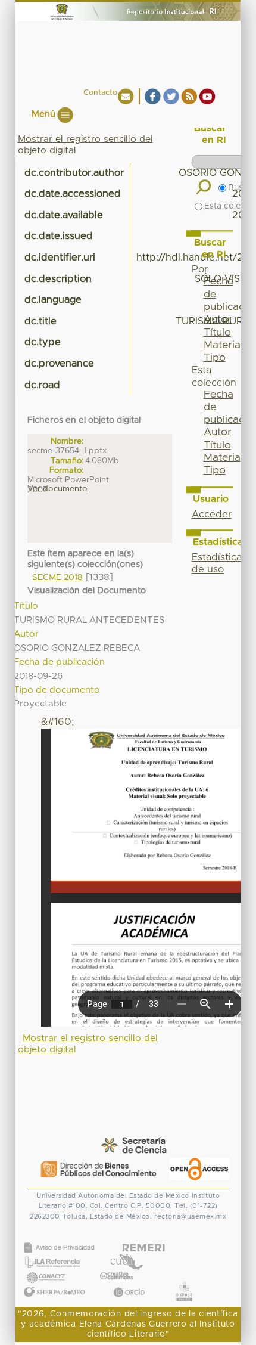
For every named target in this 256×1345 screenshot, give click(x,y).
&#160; (57, 722)
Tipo (215, 470)
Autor (218, 432)
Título (217, 445)
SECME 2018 (57, 578)
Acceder (212, 514)
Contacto (100, 93)
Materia (222, 458)
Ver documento (57, 489)
